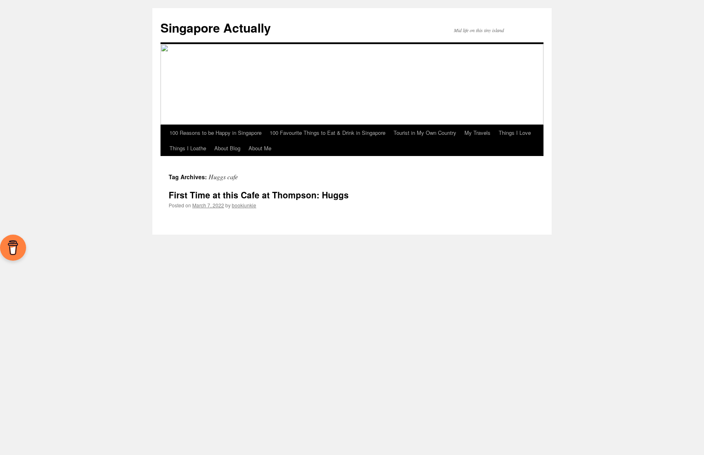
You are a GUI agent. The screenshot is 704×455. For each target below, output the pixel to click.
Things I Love (515, 132)
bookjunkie (244, 205)
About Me (260, 148)
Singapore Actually (216, 27)
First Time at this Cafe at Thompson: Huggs (259, 195)
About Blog (227, 148)
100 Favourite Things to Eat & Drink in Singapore (327, 132)
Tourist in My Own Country (425, 132)
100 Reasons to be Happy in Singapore (215, 132)
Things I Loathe (187, 148)
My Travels (477, 132)
